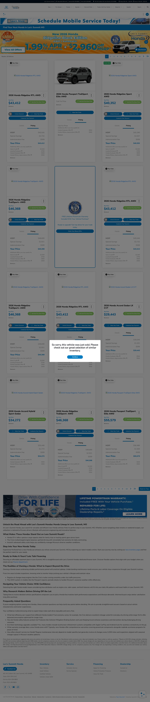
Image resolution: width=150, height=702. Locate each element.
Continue (75, 357)
